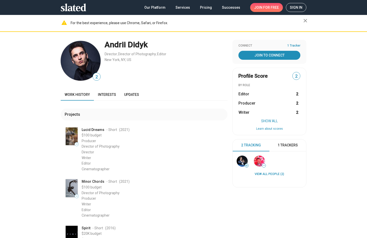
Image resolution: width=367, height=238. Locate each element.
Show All (269, 121)
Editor (161, 54)
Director (111, 54)
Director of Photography (137, 54)
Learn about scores (269, 128)
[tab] (251, 145)
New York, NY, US (118, 60)
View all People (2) (269, 174)
